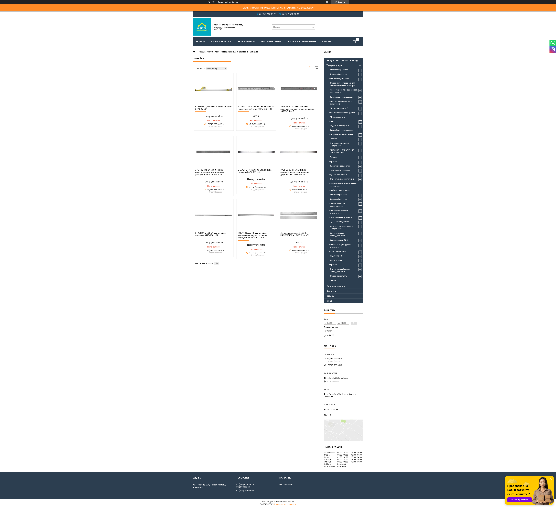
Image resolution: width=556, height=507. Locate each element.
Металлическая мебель (340, 108)
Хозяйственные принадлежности (337, 234)
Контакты (331, 291)
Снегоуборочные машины (341, 130)
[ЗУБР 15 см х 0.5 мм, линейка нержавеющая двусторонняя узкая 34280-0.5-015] (298, 88)
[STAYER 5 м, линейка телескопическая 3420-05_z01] (213, 88)
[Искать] (312, 26)
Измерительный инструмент (234, 52)
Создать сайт (223, 2)
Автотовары (336, 260)
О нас (329, 301)
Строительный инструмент (342, 179)
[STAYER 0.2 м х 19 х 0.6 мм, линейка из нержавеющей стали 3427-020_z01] (256, 88)
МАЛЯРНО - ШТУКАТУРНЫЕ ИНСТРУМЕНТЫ (342, 151)
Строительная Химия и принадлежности (340, 270)
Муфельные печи (337, 117)
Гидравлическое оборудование (337, 204)
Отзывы (330, 296)
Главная (200, 41)
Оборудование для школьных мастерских (343, 184)
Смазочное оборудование (302, 41)
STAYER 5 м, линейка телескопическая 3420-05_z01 (213, 108)
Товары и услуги (205, 52)
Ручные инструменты (339, 222)
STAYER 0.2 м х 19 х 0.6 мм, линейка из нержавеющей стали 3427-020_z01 (256, 108)
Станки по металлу (338, 276)
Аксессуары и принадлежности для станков (344, 91)
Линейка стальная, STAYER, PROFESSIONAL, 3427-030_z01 (294, 234)
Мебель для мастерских (340, 190)
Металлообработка (221, 41)
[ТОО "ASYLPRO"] (202, 27)
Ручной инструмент (338, 174)
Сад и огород (336, 256)
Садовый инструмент (339, 126)
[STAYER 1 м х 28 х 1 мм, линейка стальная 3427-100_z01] (213, 215)
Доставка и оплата (336, 286)
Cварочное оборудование (341, 134)
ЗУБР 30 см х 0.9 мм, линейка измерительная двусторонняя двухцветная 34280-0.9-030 (209, 172)
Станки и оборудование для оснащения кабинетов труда (342, 84)
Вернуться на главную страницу (342, 60)
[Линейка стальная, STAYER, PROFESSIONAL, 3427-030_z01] (298, 215)
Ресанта (333, 139)
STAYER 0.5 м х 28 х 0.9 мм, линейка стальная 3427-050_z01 (254, 171)
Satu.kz (291, 502)
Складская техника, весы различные (341, 102)
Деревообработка (246, 41)
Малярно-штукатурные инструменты (340, 245)
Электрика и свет (338, 251)
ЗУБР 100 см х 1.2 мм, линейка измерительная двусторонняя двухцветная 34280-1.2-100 (252, 235)
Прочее (333, 157)
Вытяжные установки (339, 78)
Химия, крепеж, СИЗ (339, 240)
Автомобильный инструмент (343, 112)
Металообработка (338, 195)
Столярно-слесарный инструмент (339, 144)
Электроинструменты (340, 166)
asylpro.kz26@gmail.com (337, 378)
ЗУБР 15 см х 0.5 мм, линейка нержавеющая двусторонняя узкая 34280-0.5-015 (297, 109)
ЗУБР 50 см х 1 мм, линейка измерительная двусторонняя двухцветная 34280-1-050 (294, 172)
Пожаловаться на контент (285, 504)
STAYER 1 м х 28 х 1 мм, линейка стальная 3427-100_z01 (210, 234)
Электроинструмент (271, 41)
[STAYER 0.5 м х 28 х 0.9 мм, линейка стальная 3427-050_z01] (256, 151)
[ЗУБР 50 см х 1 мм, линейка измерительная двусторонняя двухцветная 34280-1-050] (298, 151)
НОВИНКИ (327, 41)
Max (217, 52)
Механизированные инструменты (339, 211)
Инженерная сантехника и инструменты (341, 227)
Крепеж (333, 161)
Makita (333, 280)
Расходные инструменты (341, 217)
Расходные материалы (340, 170)
